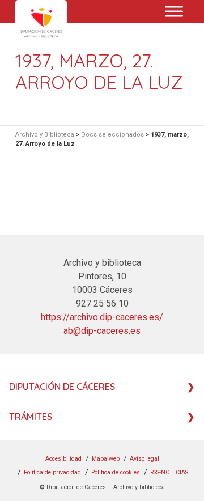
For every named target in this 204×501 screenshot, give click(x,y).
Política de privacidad (52, 472)
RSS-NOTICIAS (169, 472)
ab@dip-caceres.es (102, 330)
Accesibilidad (63, 458)
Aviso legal (144, 458)
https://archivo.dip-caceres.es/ (102, 317)
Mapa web (106, 458)
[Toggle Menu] (174, 11)
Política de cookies (115, 472)
